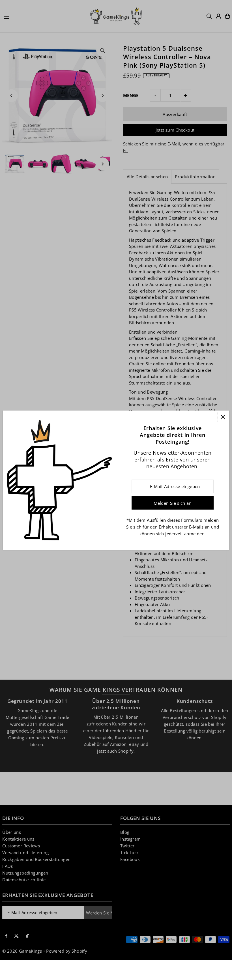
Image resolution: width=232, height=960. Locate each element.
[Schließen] (223, 417)
